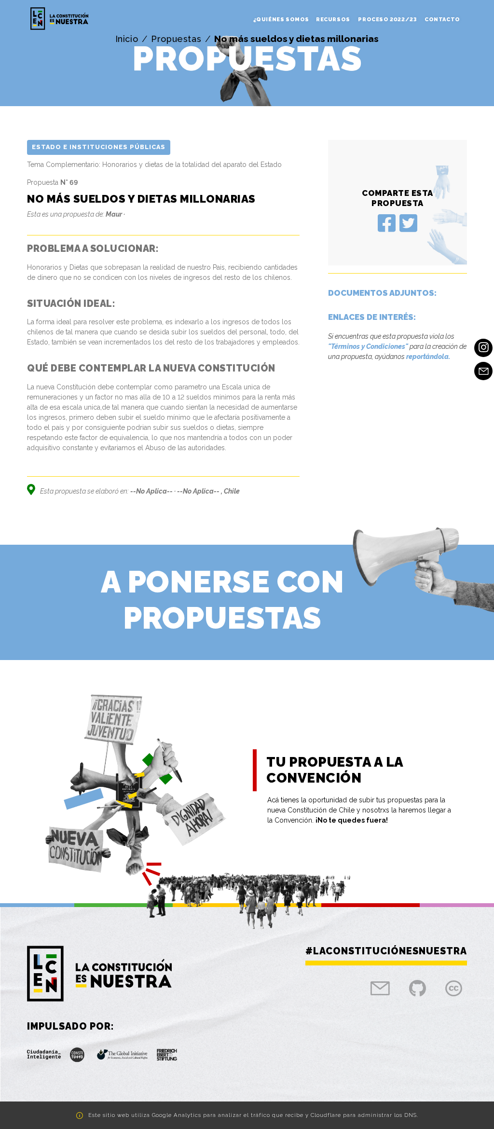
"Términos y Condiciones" (368, 346)
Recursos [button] (333, 19)
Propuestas (176, 39)
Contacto (442, 19)
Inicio (126, 39)
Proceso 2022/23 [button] (388, 19)
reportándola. (428, 356)
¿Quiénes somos (281, 19)
